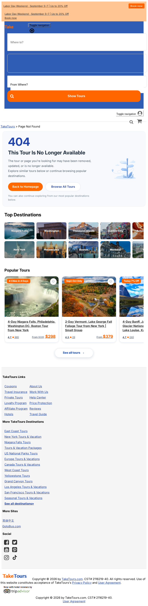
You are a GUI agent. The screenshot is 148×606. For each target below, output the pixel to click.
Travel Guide (38, 414)
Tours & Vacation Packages (23, 448)
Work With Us (38, 392)
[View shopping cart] (139, 121)
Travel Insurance (15, 392)
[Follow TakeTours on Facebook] (7, 542)
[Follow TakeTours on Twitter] (15, 542)
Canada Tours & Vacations (22, 464)
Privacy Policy (82, 582)
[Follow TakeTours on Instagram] (7, 557)
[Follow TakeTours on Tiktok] (15, 557)
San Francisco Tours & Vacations (27, 492)
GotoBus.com (11, 526)
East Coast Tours (16, 431)
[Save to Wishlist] (53, 281)
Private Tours (13, 397)
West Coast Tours (16, 470)
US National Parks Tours (21, 453)
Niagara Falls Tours (17, 442)
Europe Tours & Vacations (22, 459)
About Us (35, 386)
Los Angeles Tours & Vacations (25, 487)
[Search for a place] (131, 121)
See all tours (72, 352)
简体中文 (8, 520)
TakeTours (8, 126)
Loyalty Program (15, 403)
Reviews (35, 408)
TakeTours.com (72, 579)
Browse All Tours (63, 186)
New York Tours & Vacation (22, 436)
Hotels (8, 414)
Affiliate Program (16, 408)
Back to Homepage (25, 186)
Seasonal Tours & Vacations (23, 498)
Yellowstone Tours (17, 476)
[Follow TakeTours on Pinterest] (15, 549)
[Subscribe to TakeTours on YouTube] (7, 550)
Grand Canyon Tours (18, 481)
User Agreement (109, 582)
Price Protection (40, 403)
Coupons (10, 386)
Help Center (37, 397)
